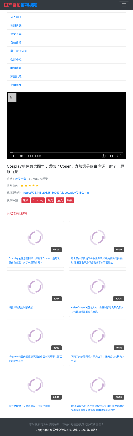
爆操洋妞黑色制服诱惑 (21, 307)
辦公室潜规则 (18, 51)
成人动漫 (15, 17)
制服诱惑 (15, 25)
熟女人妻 (15, 34)
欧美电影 (20, 178)
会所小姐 (15, 59)
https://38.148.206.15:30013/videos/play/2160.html (56, 192)
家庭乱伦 (15, 76)
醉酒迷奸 (15, 68)
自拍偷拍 (15, 42)
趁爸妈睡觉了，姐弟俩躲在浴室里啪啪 (29, 405)
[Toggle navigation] (124, 4)
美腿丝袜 (15, 85)
